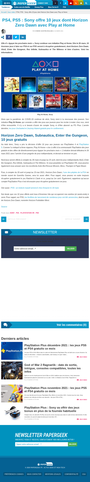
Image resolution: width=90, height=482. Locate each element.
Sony (12, 213)
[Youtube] (70, 3)
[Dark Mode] (55, 3)
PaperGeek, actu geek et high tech (24, 2)
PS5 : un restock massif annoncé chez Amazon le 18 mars (35, 188)
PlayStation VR (27, 213)
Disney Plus (39, 7)
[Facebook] (60, 3)
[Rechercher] (86, 3)
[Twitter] (65, 3)
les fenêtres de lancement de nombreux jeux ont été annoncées (51, 197)
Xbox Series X (53, 7)
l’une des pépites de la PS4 (74, 172)
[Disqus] (45, 292)
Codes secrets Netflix (22, 7)
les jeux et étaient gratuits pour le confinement (36, 128)
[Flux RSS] (76, 3)
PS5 (64, 7)
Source (4, 207)
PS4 (17, 213)
